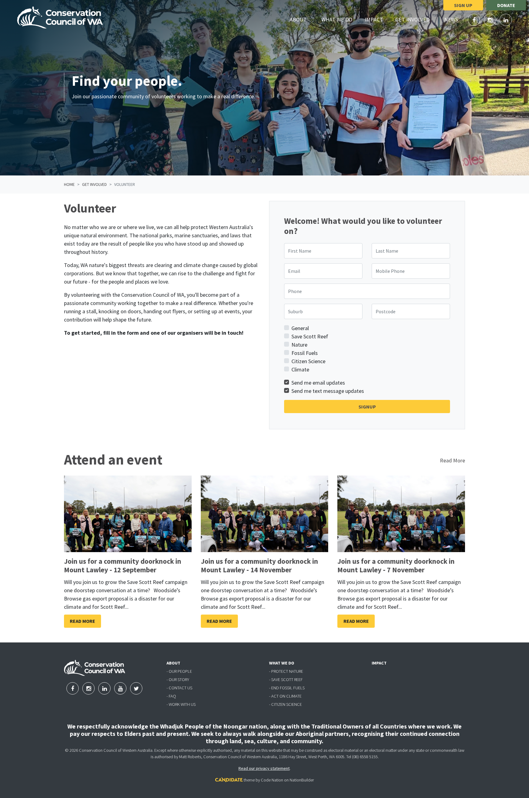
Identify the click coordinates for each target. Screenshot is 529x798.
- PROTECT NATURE (286, 671)
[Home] (60, 17)
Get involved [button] (416, 19)
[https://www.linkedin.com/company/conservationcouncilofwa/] (506, 20)
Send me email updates (318, 382)
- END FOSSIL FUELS (287, 688)
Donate (506, 5)
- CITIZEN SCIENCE (285, 704)
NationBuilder (302, 780)
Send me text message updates (327, 390)
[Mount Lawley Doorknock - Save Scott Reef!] (128, 514)
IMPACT (379, 663)
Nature (299, 344)
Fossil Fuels (304, 352)
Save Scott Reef (309, 336)
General (300, 328)
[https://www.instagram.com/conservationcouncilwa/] (490, 20)
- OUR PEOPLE (179, 671)
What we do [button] (340, 19)
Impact (374, 19)
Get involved (94, 184)
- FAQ (171, 696)
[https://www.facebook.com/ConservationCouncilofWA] (474, 20)
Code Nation (272, 780)
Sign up (463, 5)
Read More (452, 460)
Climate (300, 369)
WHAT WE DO (281, 663)
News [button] (454, 19)
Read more (82, 621)
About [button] (301, 19)
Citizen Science (308, 361)
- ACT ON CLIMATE (285, 696)
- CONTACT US (179, 688)
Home (69, 184)
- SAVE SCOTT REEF (286, 679)
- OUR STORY (178, 679)
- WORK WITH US (181, 704)
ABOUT (173, 663)
